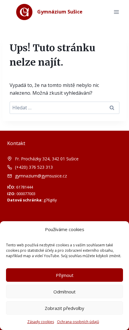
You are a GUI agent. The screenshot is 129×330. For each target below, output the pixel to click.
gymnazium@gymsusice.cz (41, 176)
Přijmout (65, 275)
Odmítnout (64, 292)
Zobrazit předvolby (64, 308)
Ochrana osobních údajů (78, 321)
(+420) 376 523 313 (34, 167)
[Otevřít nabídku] (116, 11)
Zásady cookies (40, 321)
